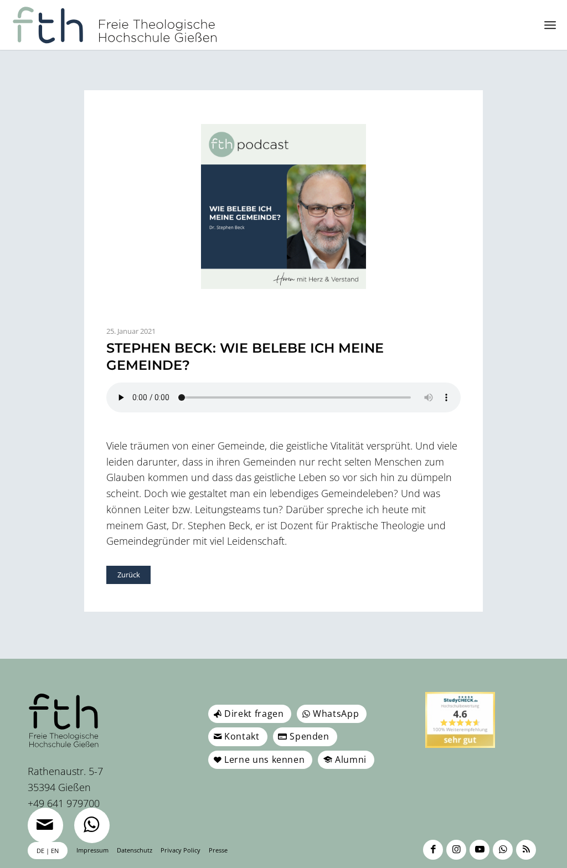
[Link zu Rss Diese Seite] (526, 850)
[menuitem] (550, 25)
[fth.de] (115, 25)
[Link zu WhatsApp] (503, 850)
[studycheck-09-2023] (459, 719)
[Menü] (550, 25)
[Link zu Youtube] (479, 850)
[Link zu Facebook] (433, 850)
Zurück (128, 575)
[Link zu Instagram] (456, 850)
